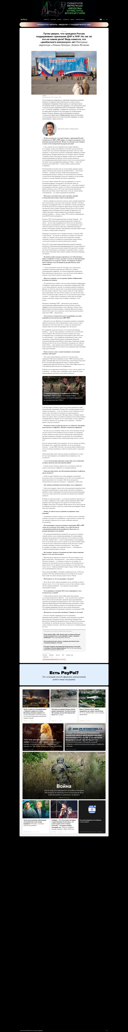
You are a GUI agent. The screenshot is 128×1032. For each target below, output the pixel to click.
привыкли (54, 204)
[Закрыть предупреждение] (106, 1030)
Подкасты (66, 19)
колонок (58, 257)
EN (107, 19)
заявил (62, 140)
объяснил (81, 252)
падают (54, 488)
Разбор (59, 19)
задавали (75, 169)
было (82, 248)
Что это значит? (38, 1030)
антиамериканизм (65, 246)
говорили (45, 210)
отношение (58, 615)
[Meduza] (24, 19)
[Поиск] (104, 19)
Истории (53, 19)
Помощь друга (80, 19)
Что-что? (51, 657)
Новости (46, 19)
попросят (52, 183)
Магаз (72, 19)
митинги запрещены (51, 607)
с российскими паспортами (61, 162)
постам (58, 525)
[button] (64, 73)
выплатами (81, 492)
